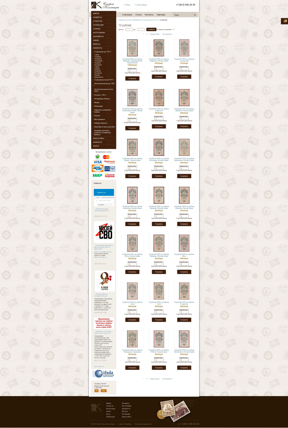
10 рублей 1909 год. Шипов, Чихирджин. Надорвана (132, 351)
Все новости (99, 366)
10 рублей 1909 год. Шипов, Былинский (184, 60)
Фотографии (126, 406)
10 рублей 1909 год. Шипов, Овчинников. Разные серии (184, 351)
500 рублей (98, 73)
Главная (121, 20)
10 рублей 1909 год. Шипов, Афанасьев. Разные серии (184, 159)
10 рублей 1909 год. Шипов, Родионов (184, 303)
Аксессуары (110, 409)
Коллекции (126, 414)
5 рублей (97, 69)
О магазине (127, 15)
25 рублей (97, 63)
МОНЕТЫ (96, 44)
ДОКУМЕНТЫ (98, 37)
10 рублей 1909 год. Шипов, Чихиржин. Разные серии (159, 255)
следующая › (155, 34)
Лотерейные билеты (102, 99)
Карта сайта (126, 417)
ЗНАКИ (96, 40)
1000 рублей (98, 61)
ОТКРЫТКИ (97, 21)
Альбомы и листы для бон (104, 127)
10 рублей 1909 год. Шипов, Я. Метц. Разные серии (159, 351)
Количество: (132, 68)
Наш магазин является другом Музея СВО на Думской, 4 (103, 247)
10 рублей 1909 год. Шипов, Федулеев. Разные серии (132, 207)
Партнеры (161, 15)
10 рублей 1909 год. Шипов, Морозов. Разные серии (184, 207)
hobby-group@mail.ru (144, 424)
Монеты (125, 411)
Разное (97, 116)
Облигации (98, 106)
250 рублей (98, 65)
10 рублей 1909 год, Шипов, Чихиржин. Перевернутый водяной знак (132, 61)
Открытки (109, 406)
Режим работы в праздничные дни (101, 295)
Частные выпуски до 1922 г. (104, 85)
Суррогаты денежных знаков (102, 111)
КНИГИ (96, 146)
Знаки (108, 411)
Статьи (138, 15)
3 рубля (96, 67)
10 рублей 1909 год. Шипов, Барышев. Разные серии (159, 207)
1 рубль (96, 55)
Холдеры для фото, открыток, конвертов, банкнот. (102, 133)
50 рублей (97, 71)
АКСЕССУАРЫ (98, 138)
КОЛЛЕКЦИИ (98, 25)
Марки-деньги (98, 77)
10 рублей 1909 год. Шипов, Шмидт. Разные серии (132, 159)
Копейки (97, 75)
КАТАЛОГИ (97, 142)
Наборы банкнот (100, 123)
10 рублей (97, 57)
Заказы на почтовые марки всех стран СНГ (102, 332)
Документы (126, 409)
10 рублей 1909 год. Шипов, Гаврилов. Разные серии (184, 109)
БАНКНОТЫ (97, 48)
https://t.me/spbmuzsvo (103, 252)
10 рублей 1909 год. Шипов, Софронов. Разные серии (159, 60)
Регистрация (142, 5)
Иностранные (99, 119)
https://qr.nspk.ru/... (101, 257)
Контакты (149, 15)
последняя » (167, 34)
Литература (110, 417)
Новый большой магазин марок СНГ (101, 210)
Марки (108, 403)
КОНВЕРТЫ (97, 17)
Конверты (125, 403)
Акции (96, 102)
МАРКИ (96, 14)
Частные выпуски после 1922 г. (103, 90)
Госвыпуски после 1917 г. (104, 80)
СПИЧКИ (96, 29)
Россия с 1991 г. (100, 95)
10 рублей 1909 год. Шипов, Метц (184, 255)
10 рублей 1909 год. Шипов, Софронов (159, 109)
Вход (128, 5)
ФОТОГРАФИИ (99, 33)
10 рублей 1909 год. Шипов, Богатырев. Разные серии (159, 159)
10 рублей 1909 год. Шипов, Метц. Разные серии (132, 255)
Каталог (129, 20)
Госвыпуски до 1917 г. (103, 52)
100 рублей (98, 59)
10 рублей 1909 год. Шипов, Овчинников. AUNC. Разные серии (132, 110)
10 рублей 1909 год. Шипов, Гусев (132, 303)
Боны (108, 414)
